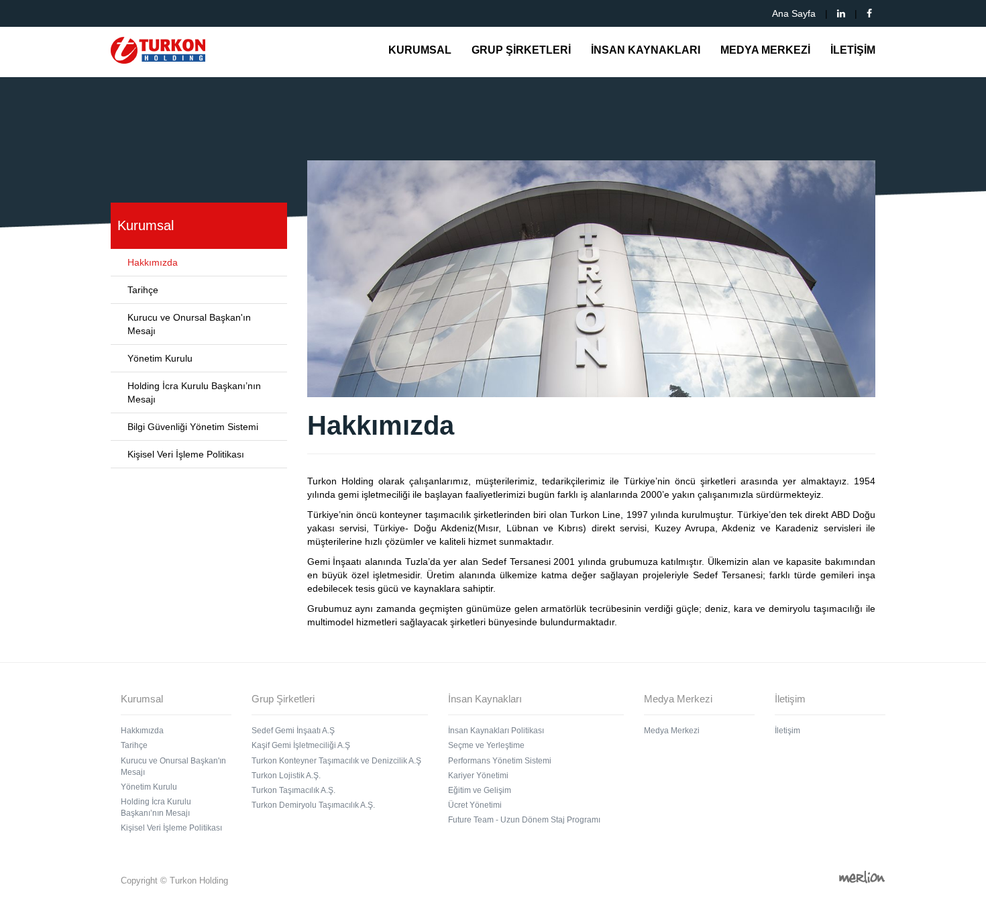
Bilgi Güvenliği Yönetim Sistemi (192, 426)
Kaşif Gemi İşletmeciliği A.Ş (301, 745)
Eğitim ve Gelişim (479, 790)
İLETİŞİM (852, 50)
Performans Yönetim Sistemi (499, 760)
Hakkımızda (152, 262)
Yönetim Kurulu (160, 358)
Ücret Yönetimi (475, 805)
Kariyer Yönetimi (478, 775)
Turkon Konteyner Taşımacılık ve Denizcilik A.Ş (336, 760)
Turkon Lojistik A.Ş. (286, 775)
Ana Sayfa (794, 13)
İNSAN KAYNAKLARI (645, 50)
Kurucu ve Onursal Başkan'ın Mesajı (189, 324)
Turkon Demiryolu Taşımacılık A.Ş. (313, 805)
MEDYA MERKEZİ (765, 50)
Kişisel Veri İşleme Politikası (185, 454)
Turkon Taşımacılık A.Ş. (293, 790)
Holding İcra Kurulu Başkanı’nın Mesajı (194, 392)
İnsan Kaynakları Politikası (496, 730)
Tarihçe (142, 289)
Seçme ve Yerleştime (486, 745)
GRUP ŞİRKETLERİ (521, 50)
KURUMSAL (419, 50)
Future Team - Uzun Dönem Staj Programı (524, 820)
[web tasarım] (862, 876)
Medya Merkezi (672, 730)
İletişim (787, 730)
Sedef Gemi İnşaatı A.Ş (293, 730)
